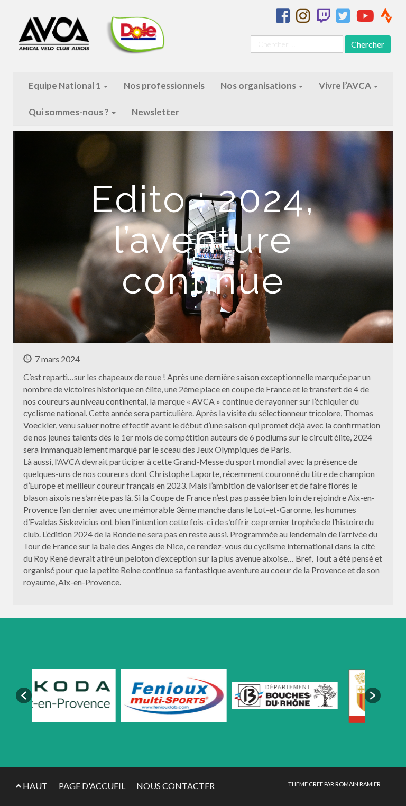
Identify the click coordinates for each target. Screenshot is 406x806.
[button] (24, 695)
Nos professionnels (164, 85)
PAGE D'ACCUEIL (92, 786)
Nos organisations (259, 85)
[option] (120, 695)
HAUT (34, 786)
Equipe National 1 (66, 85)
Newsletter (155, 111)
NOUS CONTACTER (175, 786)
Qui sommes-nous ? (69, 111)
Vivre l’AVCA (346, 85)
